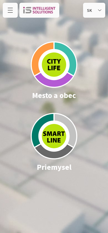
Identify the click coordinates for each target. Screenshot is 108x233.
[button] (10, 10)
